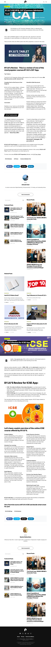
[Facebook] (20, 633)
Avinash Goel (25, 184)
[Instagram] (25, 633)
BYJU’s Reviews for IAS (11, 324)
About (18, 636)
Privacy (22, 636)
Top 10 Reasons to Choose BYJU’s (36, 295)
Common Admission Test (25, 158)
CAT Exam (16, 158)
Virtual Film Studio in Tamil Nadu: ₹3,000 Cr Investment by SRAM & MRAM (17, 217)
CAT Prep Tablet (37, 154)
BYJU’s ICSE (25, 505)
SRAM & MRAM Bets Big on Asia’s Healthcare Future (16, 233)
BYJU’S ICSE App (8, 511)
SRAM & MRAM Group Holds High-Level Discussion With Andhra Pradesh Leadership (17, 225)
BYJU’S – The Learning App (16, 359)
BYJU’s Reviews (8, 158)
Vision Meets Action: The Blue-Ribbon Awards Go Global (16, 209)
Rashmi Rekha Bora (25, 537)
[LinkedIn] (28, 633)
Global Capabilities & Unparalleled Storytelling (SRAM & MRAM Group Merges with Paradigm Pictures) (36, 242)
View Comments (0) (25, 194)
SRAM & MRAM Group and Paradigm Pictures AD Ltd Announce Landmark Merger (35, 266)
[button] (5, 2)
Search (23, 200)
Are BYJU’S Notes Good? (11, 295)
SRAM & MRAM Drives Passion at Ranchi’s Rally (16, 241)
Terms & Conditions (30, 636)
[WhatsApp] (31, 633)
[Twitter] (23, 633)
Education (7, 6)
